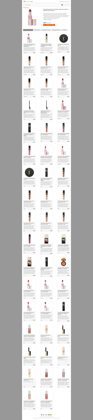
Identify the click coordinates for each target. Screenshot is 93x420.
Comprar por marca (61, 1)
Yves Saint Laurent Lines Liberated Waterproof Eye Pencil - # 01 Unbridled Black (29, 112)
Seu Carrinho (68, 1)
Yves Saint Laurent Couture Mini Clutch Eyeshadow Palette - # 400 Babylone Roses (46, 246)
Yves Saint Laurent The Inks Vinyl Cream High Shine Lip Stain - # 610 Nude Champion (29, 134)
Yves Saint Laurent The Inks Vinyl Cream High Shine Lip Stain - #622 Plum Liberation (46, 179)
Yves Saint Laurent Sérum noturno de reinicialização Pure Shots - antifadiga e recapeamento (46, 45)
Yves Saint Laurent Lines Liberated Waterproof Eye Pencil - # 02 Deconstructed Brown (45, 112)
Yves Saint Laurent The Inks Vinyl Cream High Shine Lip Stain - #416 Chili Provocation (46, 268)
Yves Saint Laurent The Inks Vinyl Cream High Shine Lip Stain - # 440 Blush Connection (63, 313)
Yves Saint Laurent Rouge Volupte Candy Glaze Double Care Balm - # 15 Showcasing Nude (29, 45)
